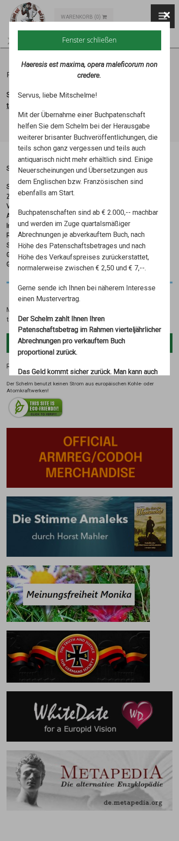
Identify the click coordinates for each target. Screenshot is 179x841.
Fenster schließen (89, 40)
